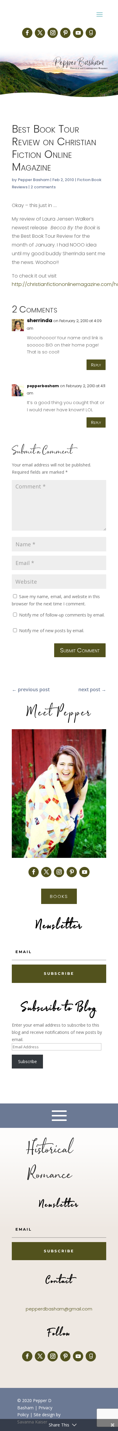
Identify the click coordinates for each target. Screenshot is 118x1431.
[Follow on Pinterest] (65, 33)
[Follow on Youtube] (78, 33)
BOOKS (59, 896)
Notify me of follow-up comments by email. (62, 615)
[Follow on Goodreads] (91, 33)
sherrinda (39, 320)
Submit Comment (80, 650)
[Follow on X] (40, 33)
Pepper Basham (33, 180)
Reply (96, 365)
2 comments (43, 187)
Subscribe (27, 1061)
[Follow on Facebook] (27, 33)
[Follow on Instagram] (53, 33)
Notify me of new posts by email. (51, 630)
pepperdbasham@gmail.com (59, 1309)
